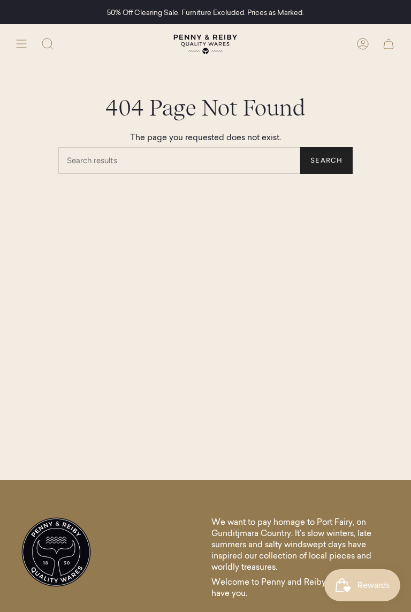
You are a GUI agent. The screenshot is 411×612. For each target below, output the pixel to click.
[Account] (362, 43)
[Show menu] (21, 43)
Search (326, 160)
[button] (47, 43)
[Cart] (388, 43)
